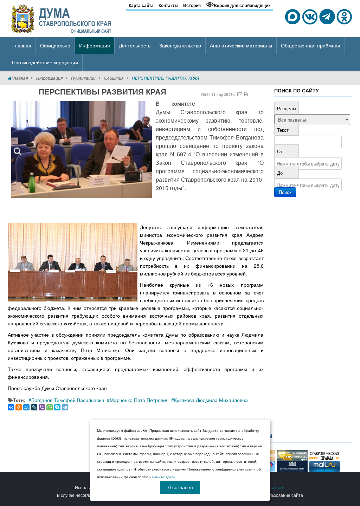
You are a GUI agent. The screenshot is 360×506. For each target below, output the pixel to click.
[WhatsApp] (49, 407)
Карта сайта (141, 5)
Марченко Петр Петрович (139, 399)
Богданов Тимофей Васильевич (67, 399)
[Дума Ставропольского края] (62, 17)
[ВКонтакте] (11, 407)
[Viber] (42, 407)
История (192, 5)
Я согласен (180, 487)
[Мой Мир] (26, 407)
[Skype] (57, 407)
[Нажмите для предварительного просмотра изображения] (81, 149)
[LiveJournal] (34, 407)
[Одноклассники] (18, 407)
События (113, 78)
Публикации (83, 78)
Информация (49, 78)
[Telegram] (65, 407)
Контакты (168, 5)
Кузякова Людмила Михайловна (211, 399)
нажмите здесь (162, 476)
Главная (20, 78)
